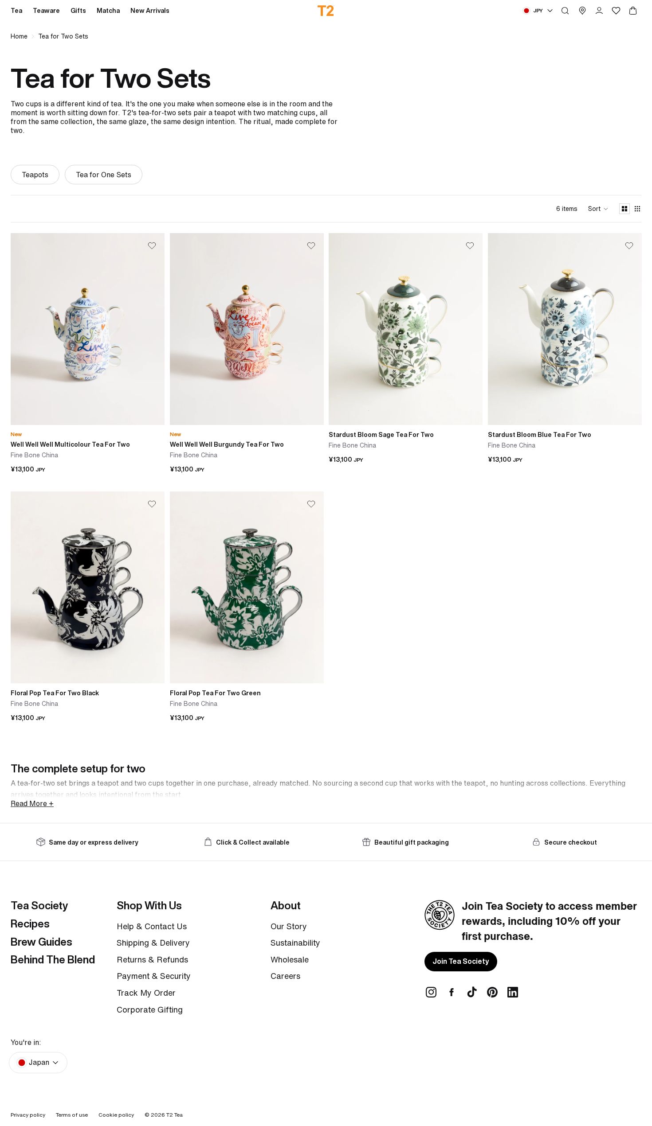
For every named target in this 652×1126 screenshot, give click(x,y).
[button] (598, 208)
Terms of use (72, 1114)
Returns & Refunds (152, 959)
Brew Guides (41, 942)
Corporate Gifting (150, 1009)
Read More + (32, 803)
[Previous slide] (24, 329)
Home (19, 36)
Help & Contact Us (152, 926)
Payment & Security (154, 976)
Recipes (30, 923)
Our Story (289, 926)
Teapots (35, 174)
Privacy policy (28, 1114)
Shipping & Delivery (153, 942)
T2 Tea (174, 1114)
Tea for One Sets (103, 174)
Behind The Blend (53, 959)
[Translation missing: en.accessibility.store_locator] (582, 10)
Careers (285, 976)
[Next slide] (151, 329)
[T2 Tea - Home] (326, 10)
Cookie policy (116, 1114)
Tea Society (39, 905)
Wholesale (290, 959)
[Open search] (565, 10)
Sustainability (295, 942)
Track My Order (146, 992)
